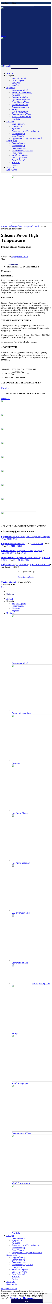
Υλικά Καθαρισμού (20, 112)
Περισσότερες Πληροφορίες (22, 1298)
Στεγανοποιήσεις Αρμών (22, 150)
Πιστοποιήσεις (18, 80)
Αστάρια (15, 109)
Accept (27, 1301)
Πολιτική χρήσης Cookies (26, 577)
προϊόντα (18, 226)
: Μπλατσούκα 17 (13, 543)
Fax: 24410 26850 (14, 546)
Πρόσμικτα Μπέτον (20, 97)
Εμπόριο (10, 121)
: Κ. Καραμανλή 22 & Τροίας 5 (20, 557)
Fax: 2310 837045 (21, 560)
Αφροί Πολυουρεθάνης (22, 92)
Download (5, 388)
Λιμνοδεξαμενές (19, 160)
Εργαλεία (16, 119)
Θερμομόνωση (18, 124)
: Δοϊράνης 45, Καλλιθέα (14, 564)
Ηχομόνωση (17, 126)
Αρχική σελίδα (7, 226)
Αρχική (9, 73)
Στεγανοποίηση (18, 133)
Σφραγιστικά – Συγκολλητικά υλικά (27, 138)
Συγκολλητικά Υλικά (20, 102)
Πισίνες (15, 165)
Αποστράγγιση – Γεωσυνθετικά (25, 131)
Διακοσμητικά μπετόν (21, 107)
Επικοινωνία (11, 170)
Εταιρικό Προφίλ (19, 78)
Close (3, 587)
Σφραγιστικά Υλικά (20, 90)
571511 (24, 553)
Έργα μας (10, 167)
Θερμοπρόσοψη (18, 148)
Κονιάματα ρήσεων (20, 155)
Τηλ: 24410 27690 (10, 539)
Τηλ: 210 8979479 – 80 (40, 564)
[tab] (28, 266)
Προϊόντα (10, 87)
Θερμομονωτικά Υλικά (21, 114)
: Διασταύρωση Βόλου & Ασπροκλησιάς (21, 550)
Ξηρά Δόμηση (18, 136)
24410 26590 (37, 543)
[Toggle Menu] (24, 68)
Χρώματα (16, 95)
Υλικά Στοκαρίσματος (21, 116)
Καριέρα (15, 85)
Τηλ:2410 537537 (8, 553)
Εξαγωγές (16, 83)
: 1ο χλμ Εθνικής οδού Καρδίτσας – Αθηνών (25, 536)
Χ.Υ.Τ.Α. (16, 162)
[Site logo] (17, 33)
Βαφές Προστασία (19, 158)
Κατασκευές (11, 141)
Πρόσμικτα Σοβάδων (21, 100)
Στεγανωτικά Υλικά (20, 104)
